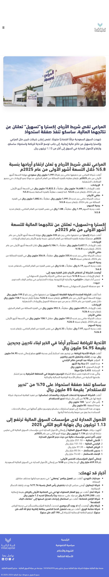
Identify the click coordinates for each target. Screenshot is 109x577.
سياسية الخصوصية (65, 545)
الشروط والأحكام (65, 550)
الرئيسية (65, 539)
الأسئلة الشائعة (65, 556)
